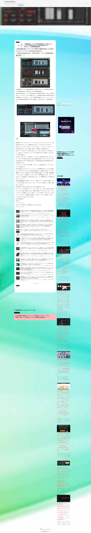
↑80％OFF (21, 45)
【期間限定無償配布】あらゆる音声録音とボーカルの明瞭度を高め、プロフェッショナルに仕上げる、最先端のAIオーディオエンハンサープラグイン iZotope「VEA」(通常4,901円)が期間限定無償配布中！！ (63, 194)
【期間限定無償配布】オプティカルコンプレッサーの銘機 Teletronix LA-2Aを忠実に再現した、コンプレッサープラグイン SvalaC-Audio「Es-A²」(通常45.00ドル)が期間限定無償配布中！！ (63, 367)
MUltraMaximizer (20, 202)
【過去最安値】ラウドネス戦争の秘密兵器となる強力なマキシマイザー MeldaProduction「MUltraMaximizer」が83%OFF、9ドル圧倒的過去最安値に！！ (38, 45)
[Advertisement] (45, 32)
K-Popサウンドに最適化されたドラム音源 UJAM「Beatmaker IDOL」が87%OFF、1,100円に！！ (34, 229)
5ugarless (48, 531)
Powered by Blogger (46, 529)
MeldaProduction (20, 206)
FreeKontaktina (9, 1)
